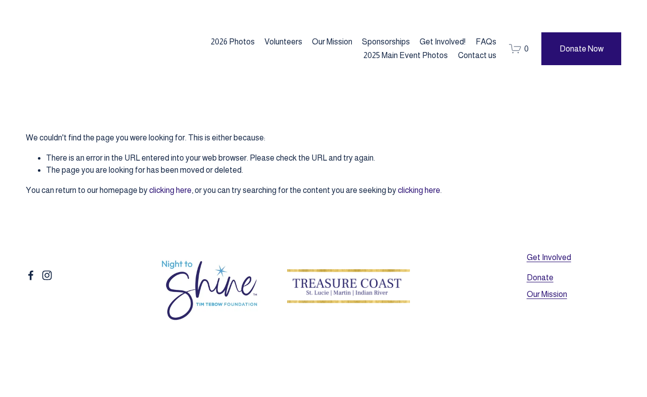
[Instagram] (47, 275)
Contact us (477, 55)
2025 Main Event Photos (405, 55)
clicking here (170, 190)
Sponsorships (386, 41)
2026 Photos (233, 41)
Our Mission (332, 41)
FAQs (486, 41)
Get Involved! (443, 41)
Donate (540, 277)
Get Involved (549, 257)
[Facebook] (31, 275)
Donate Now (582, 48)
